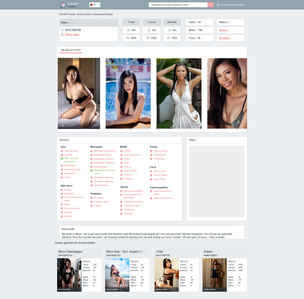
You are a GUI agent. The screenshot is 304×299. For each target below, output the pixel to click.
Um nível (68, 155)
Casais (67, 204)
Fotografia (69, 194)
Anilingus (128, 213)
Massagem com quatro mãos (104, 172)
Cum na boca (160, 171)
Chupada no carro (132, 205)
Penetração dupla (72, 169)
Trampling (128, 178)
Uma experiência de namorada (133, 196)
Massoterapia (100, 167)
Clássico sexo (70, 151)
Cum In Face (159, 179)
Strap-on (128, 167)
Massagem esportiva (103, 177)
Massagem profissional (105, 151)
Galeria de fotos (71, 50)
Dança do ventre (101, 201)
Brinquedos (69, 173)
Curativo (127, 174)
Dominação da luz (132, 155)
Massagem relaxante (103, 181)
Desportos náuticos (163, 198)
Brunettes (224, 38)
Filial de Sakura (101, 185)
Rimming (68, 216)
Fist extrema (159, 159)
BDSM (127, 159)
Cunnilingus (129, 209)
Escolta (67, 190)
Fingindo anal (160, 155)
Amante (127, 151)
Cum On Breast (160, 175)
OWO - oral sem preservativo (71, 160)
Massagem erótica (102, 155)
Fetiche (67, 177)
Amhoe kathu (84, 14)
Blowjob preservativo (133, 191)
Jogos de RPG (130, 170)
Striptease (98, 197)
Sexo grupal (69, 165)
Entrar (233, 4)
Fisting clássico (161, 151)
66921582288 (73, 29)
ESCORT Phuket (67, 14)
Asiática (223, 30)
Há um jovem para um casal (74, 199)
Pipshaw (68, 212)
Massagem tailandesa (104, 163)
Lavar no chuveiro (72, 208)
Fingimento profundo (133, 201)
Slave (126, 163)
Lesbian (97, 205)
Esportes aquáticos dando (162, 192)
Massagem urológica (104, 159)
